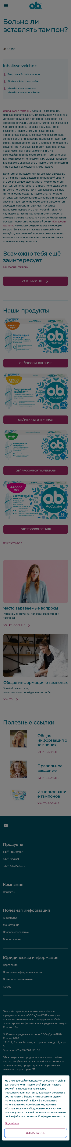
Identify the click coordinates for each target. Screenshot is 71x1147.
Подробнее (12, 1123)
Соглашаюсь (35, 1132)
